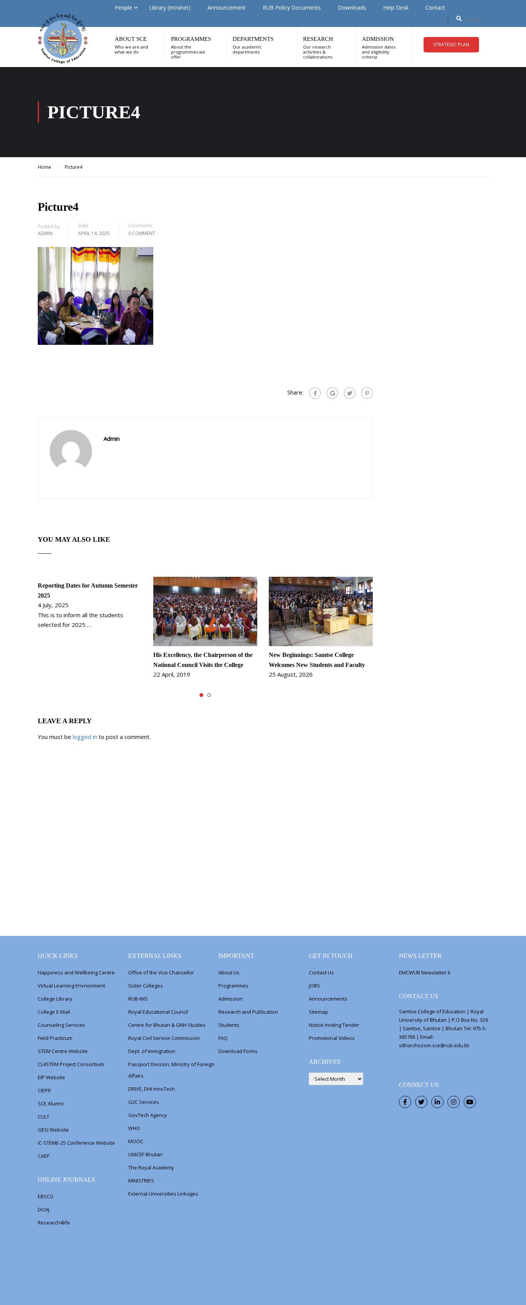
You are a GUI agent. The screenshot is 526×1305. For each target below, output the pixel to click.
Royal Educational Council (158, 1011)
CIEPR (44, 1090)
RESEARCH (318, 39)
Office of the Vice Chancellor (161, 972)
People (123, 7)
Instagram (453, 1102)
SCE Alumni (51, 1103)
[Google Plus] (332, 393)
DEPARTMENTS (253, 39)
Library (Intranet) (170, 7)
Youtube (470, 1102)
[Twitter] (349, 393)
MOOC (135, 1141)
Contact (435, 7)
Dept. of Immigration (151, 1051)
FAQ (223, 1038)
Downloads (352, 7)
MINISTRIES (141, 1180)
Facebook (405, 1102)
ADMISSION (378, 39)
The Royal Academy (151, 1167)
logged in (85, 737)
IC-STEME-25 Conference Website (76, 1142)
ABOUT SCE (131, 39)
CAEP (44, 1155)
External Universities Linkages (163, 1193)
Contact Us (321, 972)
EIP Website (51, 1077)
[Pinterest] (367, 393)
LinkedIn (437, 1102)
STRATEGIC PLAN (451, 44)
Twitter (421, 1102)
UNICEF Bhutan (145, 1154)
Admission (230, 998)
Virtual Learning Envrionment (71, 985)
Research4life (54, 1222)
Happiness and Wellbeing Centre (76, 972)
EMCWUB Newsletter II (424, 972)
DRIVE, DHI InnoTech (151, 1088)
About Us (229, 972)
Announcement (227, 7)
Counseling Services (61, 1024)
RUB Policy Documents (292, 7)
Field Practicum (55, 1038)
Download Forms (238, 1051)
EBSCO (46, 1196)
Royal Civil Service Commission (164, 1038)
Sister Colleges (145, 985)
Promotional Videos (332, 1038)
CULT (43, 1116)
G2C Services (143, 1101)
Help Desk (396, 7)
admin (45, 233)
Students (229, 1024)
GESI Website (53, 1129)
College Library (55, 998)
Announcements (328, 998)
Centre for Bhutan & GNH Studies (167, 1024)
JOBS (314, 985)
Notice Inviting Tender (334, 1024)
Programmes (233, 985)
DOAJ (43, 1209)
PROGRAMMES (191, 39)
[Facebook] (315, 393)
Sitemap (318, 1011)
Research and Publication (248, 1011)
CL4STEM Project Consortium (71, 1064)
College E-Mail (54, 1011)
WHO (134, 1128)
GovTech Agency (147, 1115)
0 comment (141, 233)
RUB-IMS (138, 998)
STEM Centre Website (63, 1051)
